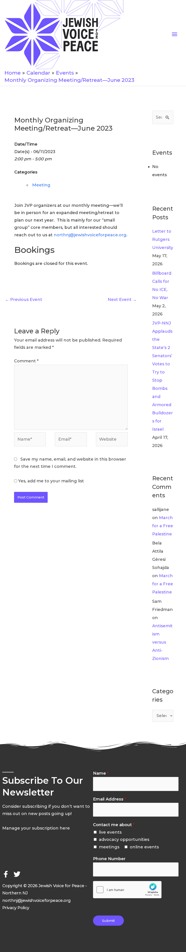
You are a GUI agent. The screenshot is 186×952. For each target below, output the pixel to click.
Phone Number (109, 858)
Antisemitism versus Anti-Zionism (162, 642)
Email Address (109, 799)
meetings (109, 847)
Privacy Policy (15, 907)
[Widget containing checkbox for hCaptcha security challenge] (127, 889)
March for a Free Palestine (162, 526)
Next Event (122, 299)
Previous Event (23, 299)
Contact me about (114, 824)
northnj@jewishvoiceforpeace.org (90, 234)
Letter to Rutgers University (162, 239)
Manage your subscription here (36, 828)
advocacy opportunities (124, 839)
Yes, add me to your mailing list (50, 480)
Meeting (41, 185)
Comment (26, 361)
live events (110, 832)
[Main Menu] (174, 34)
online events (144, 847)
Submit (108, 920)
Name (101, 773)
